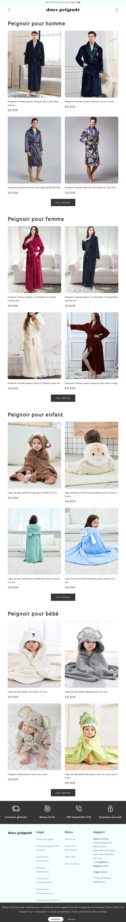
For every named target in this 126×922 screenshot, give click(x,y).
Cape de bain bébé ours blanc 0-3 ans (27, 691)
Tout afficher (63, 202)
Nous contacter (73, 863)
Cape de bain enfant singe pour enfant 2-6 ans (32, 492)
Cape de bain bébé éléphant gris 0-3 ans (86, 691)
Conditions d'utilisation (42, 859)
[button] (9, 9)
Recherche (70, 839)
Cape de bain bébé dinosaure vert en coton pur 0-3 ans (91, 776)
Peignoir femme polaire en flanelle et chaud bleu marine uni (91, 298)
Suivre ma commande (71, 848)
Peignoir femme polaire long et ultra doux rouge (91, 383)
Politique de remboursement (44, 891)
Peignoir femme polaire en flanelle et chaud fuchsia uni (32, 298)
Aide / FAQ (70, 857)
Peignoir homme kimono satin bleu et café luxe (90, 187)
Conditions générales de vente (47, 848)
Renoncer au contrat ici (48, 900)
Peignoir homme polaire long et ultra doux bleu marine (33, 103)
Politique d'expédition (42, 869)
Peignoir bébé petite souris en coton (27, 774)
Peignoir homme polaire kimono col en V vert (89, 101)
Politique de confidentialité (44, 880)
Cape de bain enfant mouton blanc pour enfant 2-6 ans (91, 494)
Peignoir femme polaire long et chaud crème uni (34, 383)
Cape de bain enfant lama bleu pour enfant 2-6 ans (90, 580)
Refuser (71, 919)
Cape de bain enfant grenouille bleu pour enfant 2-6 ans (34, 580)
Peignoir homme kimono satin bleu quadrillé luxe (34, 187)
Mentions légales (45, 839)
